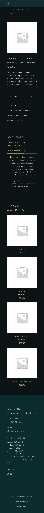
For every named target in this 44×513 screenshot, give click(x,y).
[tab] (15, 137)
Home (9, 10)
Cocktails (22, 10)
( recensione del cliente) (26, 63)
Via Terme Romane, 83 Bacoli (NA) (21, 413)
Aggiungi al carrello (21, 97)
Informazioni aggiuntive (16, 144)
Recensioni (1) (17, 151)
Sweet (24, 116)
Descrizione (15, 137)
